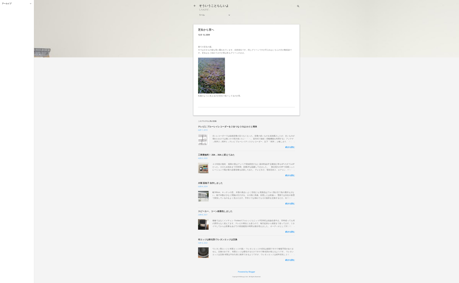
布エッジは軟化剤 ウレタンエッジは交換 (217, 239)
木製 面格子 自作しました (210, 183)
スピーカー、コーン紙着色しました (215, 211)
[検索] (298, 6)
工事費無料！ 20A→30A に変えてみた (216, 155)
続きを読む (290, 147)
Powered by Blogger (246, 272)
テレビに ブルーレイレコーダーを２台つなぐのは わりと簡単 (227, 126)
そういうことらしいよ (214, 5)
